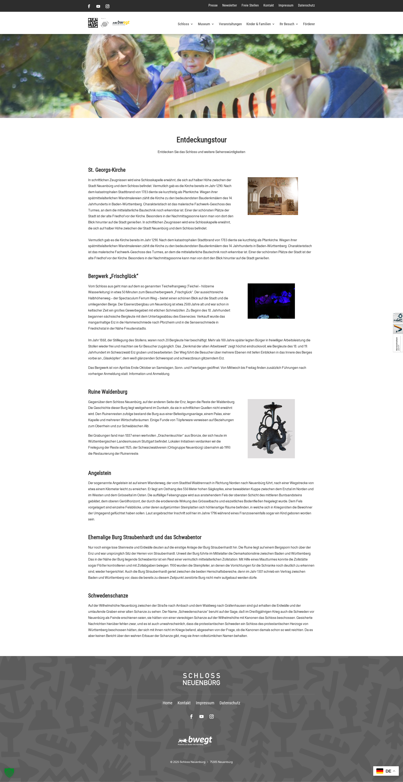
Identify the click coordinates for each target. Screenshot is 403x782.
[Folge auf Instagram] (107, 6)
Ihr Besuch (287, 24)
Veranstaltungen (230, 24)
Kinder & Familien (258, 24)
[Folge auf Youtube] (98, 6)
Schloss (183, 24)
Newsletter (229, 5)
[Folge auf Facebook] (89, 6)
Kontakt (268, 5)
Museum (204, 24)
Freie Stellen (250, 5)
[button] (9, 773)
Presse (213, 5)
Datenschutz (306, 5)
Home (167, 702)
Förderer (309, 24)
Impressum (286, 5)
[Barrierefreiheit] (398, 351)
